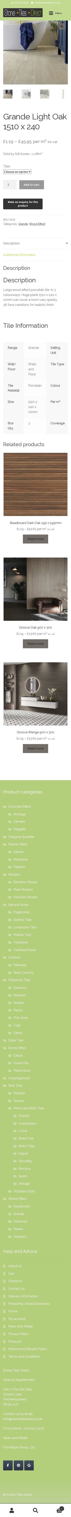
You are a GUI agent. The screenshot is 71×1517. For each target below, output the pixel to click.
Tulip (17, 1025)
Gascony (19, 987)
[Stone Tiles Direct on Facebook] (8, 1465)
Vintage (24, 1184)
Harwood (20, 1221)
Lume (23, 1131)
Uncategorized (19, 1078)
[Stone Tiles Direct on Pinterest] (18, 1465)
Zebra (17, 1033)
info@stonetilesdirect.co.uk (47, 3)
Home (12, 1311)
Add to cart (31, 185)
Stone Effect (17, 1048)
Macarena (20, 859)
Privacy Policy (18, 1334)
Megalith (19, 829)
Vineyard (19, 1236)
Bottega (19, 814)
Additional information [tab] (19, 255)
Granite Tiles (22, 920)
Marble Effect (18, 844)
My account (17, 1319)
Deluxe (18, 852)
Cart (11, 1273)
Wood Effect (37, 224)
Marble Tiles (22, 935)
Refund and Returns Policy (27, 1349)
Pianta (17, 1010)
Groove (18, 1101)
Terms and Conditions (24, 1356)
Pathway (19, 965)
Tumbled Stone (24, 950)
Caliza (17, 1055)
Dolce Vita (20, 1063)
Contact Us (16, 1289)
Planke (18, 1229)
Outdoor (14, 957)
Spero (23, 1176)
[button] (62, 26)
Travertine (20, 942)
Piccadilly (25, 1161)
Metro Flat (26, 1138)
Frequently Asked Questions (28, 1304)
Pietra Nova (21, 1070)
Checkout (15, 1281)
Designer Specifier (21, 837)
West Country (23, 972)
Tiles (6, 166)
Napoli (23, 1153)
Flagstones (21, 912)
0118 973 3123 (22, 3)
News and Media (20, 1326)
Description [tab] (11, 243)
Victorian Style (24, 1191)
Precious (25, 1169)
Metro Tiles (27, 1146)
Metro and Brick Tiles (28, 1108)
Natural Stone (18, 905)
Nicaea (18, 1003)
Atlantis (24, 1116)
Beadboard (21, 1206)
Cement (19, 821)
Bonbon (19, 1093)
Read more (35, 539)
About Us (15, 1266)
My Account (12, 1510)
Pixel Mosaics (23, 889)
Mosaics (14, 874)
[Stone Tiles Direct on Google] (29, 1465)
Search (35, 1510)
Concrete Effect (19, 806)
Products (14, 1341)
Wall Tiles (15, 1085)
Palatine (19, 867)
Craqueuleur (27, 1123)
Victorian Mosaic (25, 897)
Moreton (19, 995)
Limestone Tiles (25, 927)
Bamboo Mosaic (25, 882)
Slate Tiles (15, 1040)
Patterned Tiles (19, 980)
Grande (23, 224)
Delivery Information (23, 1296)
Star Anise (20, 1018)
